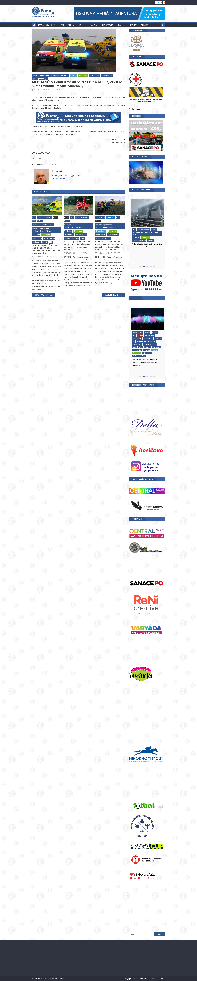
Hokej (162, 979)
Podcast (71, 25)
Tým (135, 979)
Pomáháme (143, 229)
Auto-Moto (100, 217)
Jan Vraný (51, 90)
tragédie (144, 242)
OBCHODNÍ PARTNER (142, 479)
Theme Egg (61, 979)
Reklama (144, 25)
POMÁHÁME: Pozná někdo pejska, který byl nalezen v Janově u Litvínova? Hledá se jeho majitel (114, 295)
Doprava (110, 217)
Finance (143, 336)
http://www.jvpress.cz (60, 178)
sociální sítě (136, 342)
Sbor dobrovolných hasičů (42, 224)
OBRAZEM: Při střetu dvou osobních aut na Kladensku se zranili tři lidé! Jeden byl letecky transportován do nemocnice (109, 246)
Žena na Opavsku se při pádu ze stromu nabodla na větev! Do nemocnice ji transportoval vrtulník (78, 246)
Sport (81, 25)
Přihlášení (153, 979)
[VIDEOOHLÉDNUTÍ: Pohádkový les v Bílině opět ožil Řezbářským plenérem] (147, 320)
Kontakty (133, 25)
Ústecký (73, 75)
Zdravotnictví (106, 75)
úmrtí (134, 245)
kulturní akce (136, 339)
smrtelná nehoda (144, 239)
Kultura (93, 25)
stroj (153, 239)
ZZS (50, 242)
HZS (33, 217)
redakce (120, 25)
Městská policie (153, 226)
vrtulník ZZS (44, 164)
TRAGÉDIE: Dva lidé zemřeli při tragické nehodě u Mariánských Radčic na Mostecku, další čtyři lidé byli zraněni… (147, 257)
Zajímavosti (94, 75)
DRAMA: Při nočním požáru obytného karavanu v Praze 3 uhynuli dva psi (45, 295)
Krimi (62, 25)
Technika (36, 235)
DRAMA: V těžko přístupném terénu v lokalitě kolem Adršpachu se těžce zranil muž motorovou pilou (46, 249)
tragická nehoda (155, 242)
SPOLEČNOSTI (136, 345)
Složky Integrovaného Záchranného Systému (50, 75)
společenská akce (149, 342)
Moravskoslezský (81, 217)
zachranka (53, 164)
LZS (33, 221)
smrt (133, 239)
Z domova (83, 75)
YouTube (152, 348)
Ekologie (135, 336)
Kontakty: (143, 979)
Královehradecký (44, 217)
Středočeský (101, 231)
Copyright (127, 979)
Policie (39, 221)
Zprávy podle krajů (46, 25)
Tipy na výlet (107, 25)
